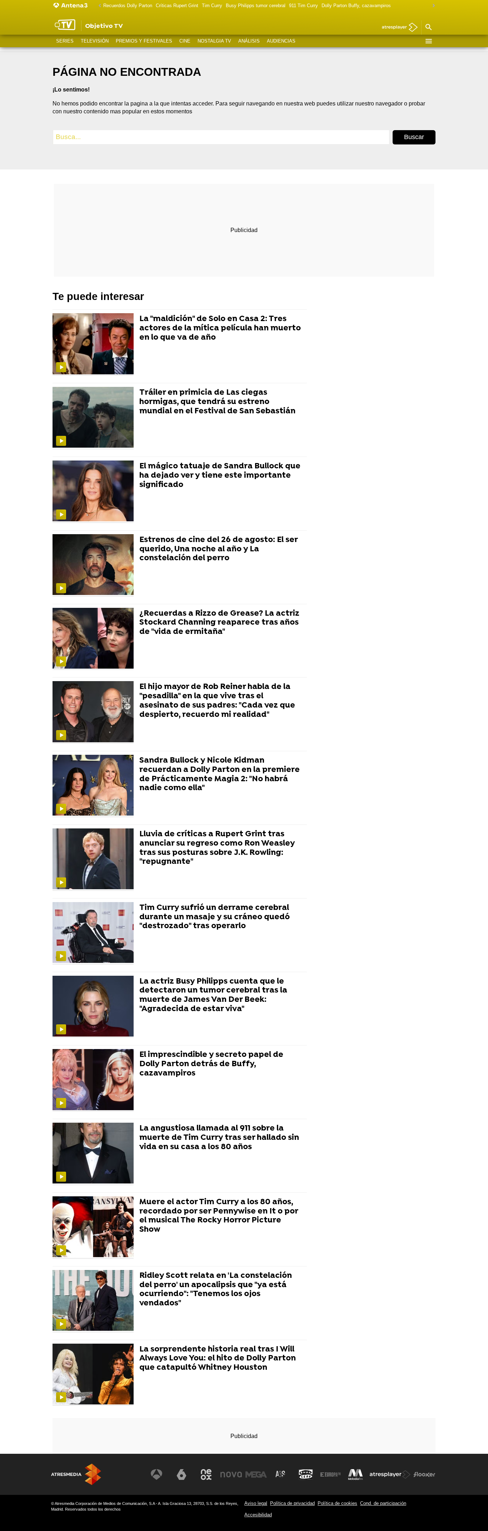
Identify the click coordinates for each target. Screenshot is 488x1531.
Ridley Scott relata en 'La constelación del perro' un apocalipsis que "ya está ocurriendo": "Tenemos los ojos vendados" (215, 1289)
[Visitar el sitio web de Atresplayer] (390, 1474)
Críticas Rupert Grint (177, 5)
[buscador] (428, 27)
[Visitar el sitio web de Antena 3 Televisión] (156, 1474)
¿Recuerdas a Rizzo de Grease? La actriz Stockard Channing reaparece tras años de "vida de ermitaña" (219, 623)
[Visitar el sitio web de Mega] (256, 1474)
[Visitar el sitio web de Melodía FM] (355, 1474)
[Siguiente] (431, 6)
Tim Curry (212, 5)
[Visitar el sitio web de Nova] (231, 1474)
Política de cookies (337, 1503)
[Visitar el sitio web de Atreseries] (281, 1474)
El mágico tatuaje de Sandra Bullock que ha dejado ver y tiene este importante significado (219, 475)
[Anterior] (97, 6)
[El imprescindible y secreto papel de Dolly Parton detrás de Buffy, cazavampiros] (94, 1080)
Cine (184, 41)
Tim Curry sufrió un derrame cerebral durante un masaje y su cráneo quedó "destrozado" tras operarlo (214, 917)
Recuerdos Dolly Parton (127, 5)
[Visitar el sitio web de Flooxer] (424, 1474)
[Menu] (428, 41)
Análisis (249, 41)
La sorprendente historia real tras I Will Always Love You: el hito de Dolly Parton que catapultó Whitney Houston (217, 1359)
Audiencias (281, 41)
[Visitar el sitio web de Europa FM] (330, 1474)
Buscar (414, 137)
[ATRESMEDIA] (76, 1474)
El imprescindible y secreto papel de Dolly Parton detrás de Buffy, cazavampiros (211, 1064)
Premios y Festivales (144, 41)
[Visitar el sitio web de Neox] (206, 1474)
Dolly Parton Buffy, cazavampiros (356, 5)
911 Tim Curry (303, 5)
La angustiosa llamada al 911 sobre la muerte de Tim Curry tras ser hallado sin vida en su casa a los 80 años (219, 1138)
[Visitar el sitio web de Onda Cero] (306, 1474)
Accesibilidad (258, 1514)
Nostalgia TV (214, 41)
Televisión (95, 41)
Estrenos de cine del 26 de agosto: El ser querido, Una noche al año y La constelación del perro (218, 549)
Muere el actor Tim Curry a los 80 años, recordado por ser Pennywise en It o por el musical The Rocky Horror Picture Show (218, 1216)
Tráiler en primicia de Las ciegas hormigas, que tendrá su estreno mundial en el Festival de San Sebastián (217, 402)
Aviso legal (255, 1503)
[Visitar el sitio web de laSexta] (181, 1474)
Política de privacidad (292, 1503)
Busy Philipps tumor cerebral (255, 5)
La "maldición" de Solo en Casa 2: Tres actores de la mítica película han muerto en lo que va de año (220, 328)
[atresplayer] (397, 28)
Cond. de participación (383, 1503)
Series (65, 41)
